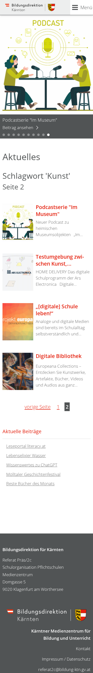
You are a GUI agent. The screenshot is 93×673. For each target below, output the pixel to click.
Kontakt (83, 648)
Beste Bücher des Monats (30, 484)
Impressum (52, 659)
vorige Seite (38, 406)
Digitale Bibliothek (59, 356)
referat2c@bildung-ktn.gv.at (64, 669)
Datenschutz (79, 659)
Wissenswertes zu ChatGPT (31, 465)
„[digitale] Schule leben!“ (57, 310)
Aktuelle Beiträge (21, 431)
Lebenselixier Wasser (26, 455)
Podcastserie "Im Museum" (56, 210)
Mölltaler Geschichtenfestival (33, 474)
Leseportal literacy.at (26, 446)
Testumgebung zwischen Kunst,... (60, 260)
